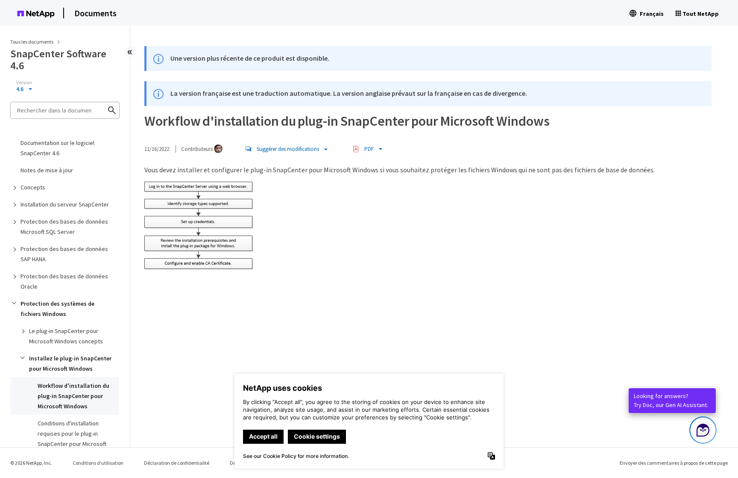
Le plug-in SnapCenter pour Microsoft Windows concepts (66, 336)
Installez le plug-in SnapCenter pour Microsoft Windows (70, 363)
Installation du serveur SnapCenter (64, 204)
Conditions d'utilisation (98, 463)
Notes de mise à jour (46, 170)
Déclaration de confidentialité (176, 463)
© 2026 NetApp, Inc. (31, 463)
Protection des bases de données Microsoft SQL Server (64, 227)
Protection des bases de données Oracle (64, 281)
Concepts (32, 187)
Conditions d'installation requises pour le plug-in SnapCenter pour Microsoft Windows (72, 438)
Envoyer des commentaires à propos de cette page (674, 463)
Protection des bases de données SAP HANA (64, 254)
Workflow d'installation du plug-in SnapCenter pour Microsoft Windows (73, 396)
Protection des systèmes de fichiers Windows (57, 309)
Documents (95, 13)
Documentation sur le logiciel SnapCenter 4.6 (57, 148)
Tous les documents (31, 41)
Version (24, 82)
